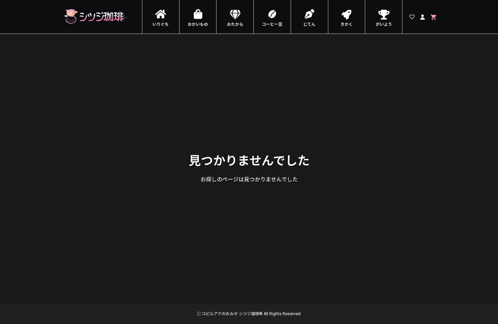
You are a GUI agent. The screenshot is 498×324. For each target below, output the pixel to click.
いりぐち (160, 24)
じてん (309, 24)
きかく (346, 24)
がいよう (384, 24)
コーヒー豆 (272, 24)
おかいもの (198, 24)
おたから (235, 24)
